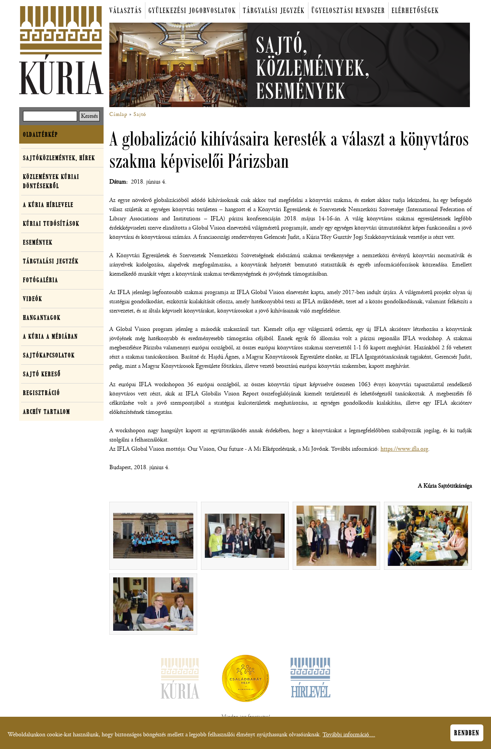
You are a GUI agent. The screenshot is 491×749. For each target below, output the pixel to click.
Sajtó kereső (42, 374)
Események (38, 242)
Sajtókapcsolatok (49, 355)
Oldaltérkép (40, 134)
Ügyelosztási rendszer (348, 10)
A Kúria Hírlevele (48, 204)
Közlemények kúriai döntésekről (51, 181)
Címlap (118, 114)
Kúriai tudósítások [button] (51, 223)
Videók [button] (32, 298)
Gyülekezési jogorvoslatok (192, 10)
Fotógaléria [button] (40, 280)
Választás (125, 10)
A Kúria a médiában (50, 336)
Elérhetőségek (415, 10)
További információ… (349, 735)
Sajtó (139, 114)
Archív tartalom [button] (46, 411)
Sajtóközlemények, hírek (59, 158)
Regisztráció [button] (41, 393)
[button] (153, 536)
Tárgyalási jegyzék (274, 10)
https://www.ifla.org (404, 449)
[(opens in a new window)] (245, 680)
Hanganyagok (42, 317)
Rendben (466, 732)
